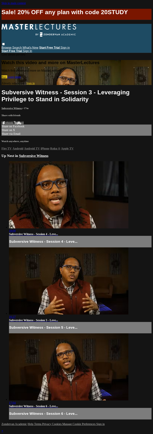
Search (17, 47)
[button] (3, 44)
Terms (38, 424)
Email (20, 122)
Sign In (27, 51)
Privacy (47, 424)
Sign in (65, 47)
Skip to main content (13, 3)
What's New (30, 47)
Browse (6, 47)
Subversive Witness (11, 108)
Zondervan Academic (14, 424)
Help (31, 424)
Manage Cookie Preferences (79, 424)
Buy (4, 76)
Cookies (57, 424)
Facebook (7, 122)
